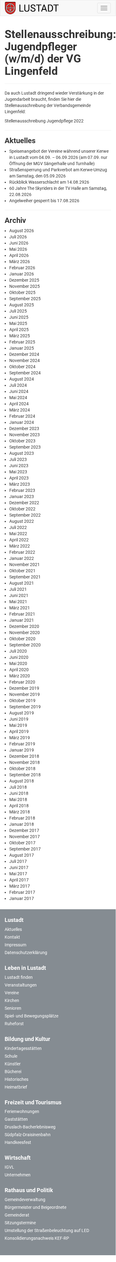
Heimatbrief (16, 1087)
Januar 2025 (21, 348)
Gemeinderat (17, 1215)
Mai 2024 (18, 397)
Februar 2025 (22, 341)
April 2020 (19, 669)
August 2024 (21, 379)
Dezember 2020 (24, 626)
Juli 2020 (18, 651)
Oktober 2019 (22, 700)
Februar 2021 (22, 614)
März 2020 (19, 675)
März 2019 (19, 737)
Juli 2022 (18, 527)
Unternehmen (18, 1174)
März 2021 (19, 607)
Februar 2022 (22, 552)
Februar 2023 (22, 490)
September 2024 (25, 372)
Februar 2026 (22, 267)
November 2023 (24, 434)
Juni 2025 (18, 317)
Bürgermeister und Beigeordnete (35, 1207)
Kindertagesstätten (23, 1048)
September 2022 (25, 515)
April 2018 (19, 805)
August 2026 (21, 230)
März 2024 (19, 409)
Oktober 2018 (22, 768)
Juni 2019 (18, 719)
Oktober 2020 (22, 638)
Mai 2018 (18, 799)
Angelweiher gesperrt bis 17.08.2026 (44, 200)
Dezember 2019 (24, 688)
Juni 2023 (18, 465)
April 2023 (19, 477)
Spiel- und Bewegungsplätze (31, 1015)
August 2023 (21, 453)
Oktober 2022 (22, 508)
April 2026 (19, 255)
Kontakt (12, 937)
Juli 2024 (18, 385)
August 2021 (21, 583)
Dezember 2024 (24, 354)
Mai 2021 (18, 601)
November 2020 (24, 632)
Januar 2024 (21, 422)
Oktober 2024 (22, 366)
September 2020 (25, 644)
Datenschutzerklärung (26, 952)
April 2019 (19, 731)
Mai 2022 (18, 533)
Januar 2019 (21, 750)
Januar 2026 (21, 273)
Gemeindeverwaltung (25, 1199)
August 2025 (21, 304)
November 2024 (24, 360)
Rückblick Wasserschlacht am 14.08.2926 (49, 182)
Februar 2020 (22, 682)
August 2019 (21, 712)
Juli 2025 (18, 311)
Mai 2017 (18, 873)
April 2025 (19, 329)
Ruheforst (14, 1023)
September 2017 (25, 848)
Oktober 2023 (22, 440)
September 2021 (25, 576)
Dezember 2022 (24, 502)
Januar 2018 (21, 824)
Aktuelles (13, 929)
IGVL (9, 1167)
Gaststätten (16, 1119)
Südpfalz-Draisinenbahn (28, 1134)
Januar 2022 (21, 558)
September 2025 (25, 298)
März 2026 (19, 261)
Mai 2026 (18, 249)
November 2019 (24, 694)
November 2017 (24, 836)
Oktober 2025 (22, 292)
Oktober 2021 (22, 570)
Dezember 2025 (24, 280)
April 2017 (19, 879)
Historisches (16, 1079)
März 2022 (19, 546)
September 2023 (25, 447)
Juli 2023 (18, 459)
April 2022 (19, 539)
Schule (11, 1056)
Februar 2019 (22, 743)
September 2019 (25, 706)
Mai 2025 (18, 323)
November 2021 (24, 564)
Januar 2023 (21, 496)
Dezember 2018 (24, 756)
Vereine (12, 992)
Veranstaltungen (21, 985)
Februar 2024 (22, 416)
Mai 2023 (18, 471)
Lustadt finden (19, 977)
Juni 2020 (18, 657)
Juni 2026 (18, 243)
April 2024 (19, 403)
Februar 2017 (22, 892)
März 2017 (19, 886)
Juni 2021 (18, 595)
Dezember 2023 (24, 428)
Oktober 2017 (22, 842)
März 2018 (19, 811)
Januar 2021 (21, 620)
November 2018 (24, 762)
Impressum (15, 944)
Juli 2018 (18, 787)
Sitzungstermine (20, 1222)
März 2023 (19, 484)
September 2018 (25, 774)
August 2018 (21, 780)
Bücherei (13, 1071)
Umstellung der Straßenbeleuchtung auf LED (47, 1230)
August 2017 (21, 855)
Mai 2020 (18, 663)
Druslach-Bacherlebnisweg (30, 1126)
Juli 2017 (18, 861)
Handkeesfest (18, 1142)
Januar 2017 (21, 898)
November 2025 (24, 286)
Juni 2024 (18, 391)
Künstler (13, 1063)
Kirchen (12, 1000)
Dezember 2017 (24, 830)
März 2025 (19, 335)
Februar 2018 (22, 818)
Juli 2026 (18, 236)
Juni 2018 (18, 793)
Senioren (13, 1008)
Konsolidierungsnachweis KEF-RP (37, 1238)
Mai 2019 (18, 725)
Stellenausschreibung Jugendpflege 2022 (44, 120)
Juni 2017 (18, 867)
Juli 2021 (18, 589)
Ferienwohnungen (22, 1111)
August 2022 (21, 521)
